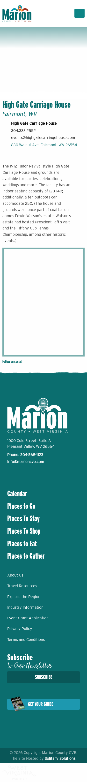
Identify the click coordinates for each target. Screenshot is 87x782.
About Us (15, 575)
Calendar (17, 493)
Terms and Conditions (26, 639)
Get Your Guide (40, 704)
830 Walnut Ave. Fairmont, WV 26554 (44, 145)
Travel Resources (22, 586)
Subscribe (43, 677)
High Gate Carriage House (34, 123)
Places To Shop (23, 531)
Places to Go (21, 506)
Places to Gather (26, 556)
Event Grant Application (28, 618)
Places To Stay (23, 518)
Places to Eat (22, 543)
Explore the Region (23, 596)
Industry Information (25, 607)
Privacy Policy (19, 628)
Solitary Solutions (60, 758)
